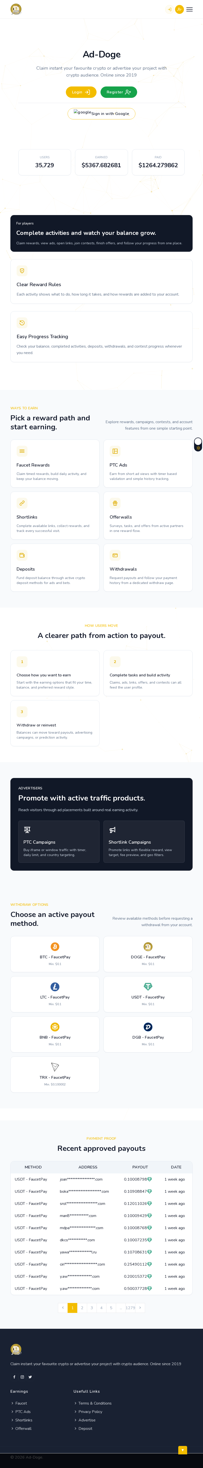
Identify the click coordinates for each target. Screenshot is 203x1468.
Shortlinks (23, 1420)
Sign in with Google (110, 113)
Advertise (86, 1420)
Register (115, 92)
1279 (130, 1308)
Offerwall (22, 1428)
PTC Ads (22, 1411)
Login (77, 92)
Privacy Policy (89, 1411)
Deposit (84, 1428)
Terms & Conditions (94, 1403)
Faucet (20, 1403)
